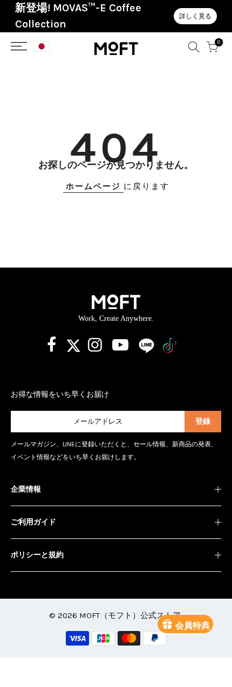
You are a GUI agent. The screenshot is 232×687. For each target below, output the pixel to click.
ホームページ (93, 186)
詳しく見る (195, 16)
